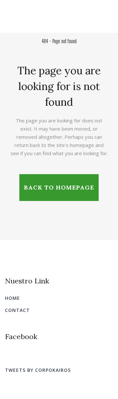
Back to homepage (59, 187)
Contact (17, 310)
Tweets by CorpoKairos (38, 370)
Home (12, 298)
